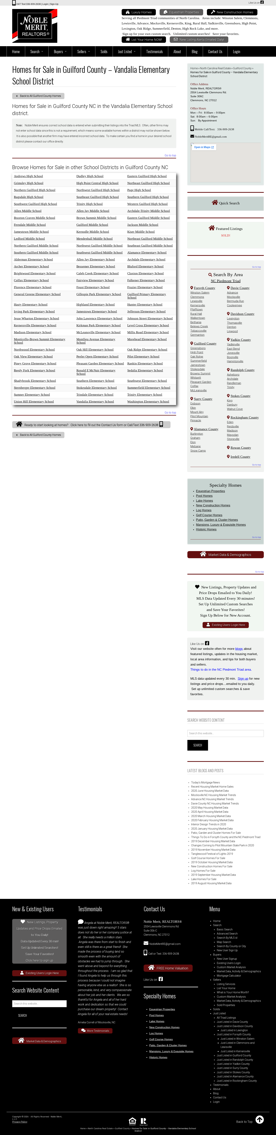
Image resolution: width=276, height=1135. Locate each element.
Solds (216, 1009)
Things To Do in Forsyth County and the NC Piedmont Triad (225, 837)
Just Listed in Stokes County (233, 1072)
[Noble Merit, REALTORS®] (34, 25)
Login (216, 1101)
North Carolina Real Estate (215, 68)
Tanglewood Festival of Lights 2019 (212, 853)
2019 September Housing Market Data (213, 874)
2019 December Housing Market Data (213, 841)
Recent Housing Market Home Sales (212, 786)
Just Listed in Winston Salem (237, 1038)
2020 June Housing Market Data (210, 790)
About (216, 1089)
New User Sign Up (227, 950)
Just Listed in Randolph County (235, 1059)
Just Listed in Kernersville (235, 1051)
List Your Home (226, 988)
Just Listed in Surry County (232, 1067)
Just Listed (219, 1013)
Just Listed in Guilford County (234, 1055)
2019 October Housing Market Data (212, 862)
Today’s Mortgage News (205, 782)
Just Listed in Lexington (234, 1030)
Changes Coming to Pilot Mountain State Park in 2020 (222, 845)
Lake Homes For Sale (203, 879)
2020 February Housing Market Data (212, 820)
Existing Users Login (229, 963)
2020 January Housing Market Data (212, 828)
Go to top (170, 155)
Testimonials (220, 1084)
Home (194, 68)
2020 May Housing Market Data (209, 807)
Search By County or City (231, 946)
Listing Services (226, 984)
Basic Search (225, 929)
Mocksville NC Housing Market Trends (213, 795)
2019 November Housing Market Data (213, 849)
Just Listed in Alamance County (235, 1076)
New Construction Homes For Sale (211, 866)
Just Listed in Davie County (232, 1021)
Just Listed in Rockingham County (237, 1080)
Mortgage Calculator (229, 975)
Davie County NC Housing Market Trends (215, 803)
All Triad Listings (226, 1017)
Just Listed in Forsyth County (234, 1034)
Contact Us (219, 1097)
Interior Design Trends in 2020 (208, 824)
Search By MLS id (227, 937)
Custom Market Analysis (231, 967)
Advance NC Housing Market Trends (212, 799)
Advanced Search (227, 933)
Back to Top (244, 1122)
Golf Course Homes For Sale (208, 858)
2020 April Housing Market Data (209, 811)
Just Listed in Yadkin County (233, 1063)
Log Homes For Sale (203, 870)
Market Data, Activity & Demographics (239, 971)
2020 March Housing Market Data (211, 816)
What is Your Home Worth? (233, 992)
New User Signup (227, 958)
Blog (216, 1093)
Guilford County (242, 68)
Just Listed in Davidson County (235, 1026)
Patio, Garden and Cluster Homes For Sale (216, 832)
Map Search (224, 942)
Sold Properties (226, 1005)
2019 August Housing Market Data (211, 883)
